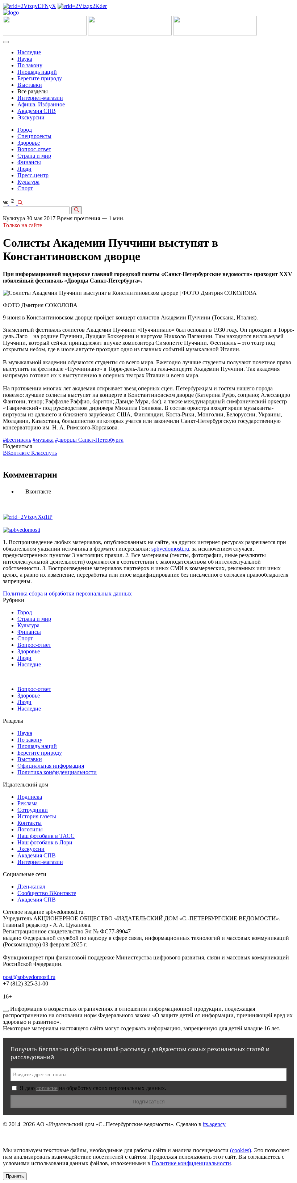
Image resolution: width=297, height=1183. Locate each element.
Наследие (29, 52)
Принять (15, 1176)
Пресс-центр (33, 175)
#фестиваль (17, 440)
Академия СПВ (36, 111)
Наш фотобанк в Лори (44, 842)
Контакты (29, 823)
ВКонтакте (17, 453)
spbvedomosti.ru (170, 549)
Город (24, 130)
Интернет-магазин (40, 98)
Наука (24, 59)
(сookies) (240, 1150)
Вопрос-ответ (34, 149)
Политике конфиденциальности (191, 1163)
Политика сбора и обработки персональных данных (67, 593)
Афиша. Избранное (41, 104)
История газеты (36, 816)
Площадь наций (37, 72)
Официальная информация (50, 766)
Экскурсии (31, 117)
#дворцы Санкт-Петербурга (89, 440)
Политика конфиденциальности (57, 772)
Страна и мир (34, 156)
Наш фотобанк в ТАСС (46, 836)
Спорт (25, 188)
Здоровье (28, 143)
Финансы (29, 162)
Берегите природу (39, 78)
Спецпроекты (34, 136)
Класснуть (44, 453)
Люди (24, 169)
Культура (28, 182)
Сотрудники (32, 810)
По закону (29, 65)
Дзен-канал (31, 886)
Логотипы (30, 829)
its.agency (214, 1124)
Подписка (29, 797)
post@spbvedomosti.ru (29, 977)
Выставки (29, 85)
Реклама (27, 803)
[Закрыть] (6, 1011)
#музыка (43, 440)
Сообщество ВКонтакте (46, 893)
